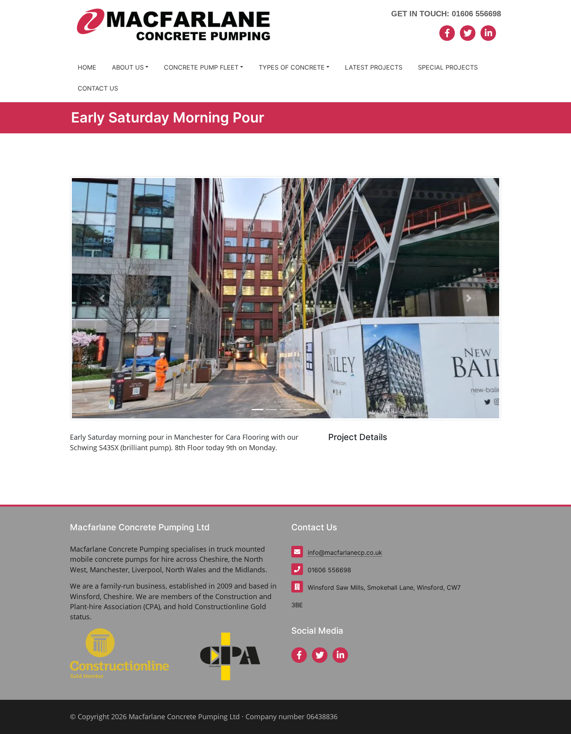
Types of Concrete (292, 67)
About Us (128, 67)
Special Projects (448, 67)
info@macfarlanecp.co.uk (345, 552)
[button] (102, 298)
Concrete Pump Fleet (201, 67)
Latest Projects (373, 67)
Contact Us (98, 88)
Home (87, 67)
